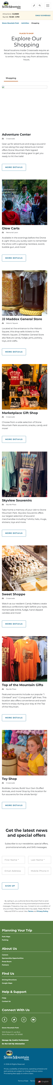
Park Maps (6, 937)
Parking (5, 940)
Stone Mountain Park (10, 23)
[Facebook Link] (4, 1019)
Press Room (7, 961)
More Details (14, 167)
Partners (5, 965)
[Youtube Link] (33, 1019)
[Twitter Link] (14, 1019)
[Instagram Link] (23, 1019)
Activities (25, 23)
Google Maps (7, 983)
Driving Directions (9, 980)
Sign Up (10, 886)
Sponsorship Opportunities (12, 958)
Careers (5, 955)
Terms (30, 911)
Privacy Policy (42, 911)
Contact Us (6, 1001)
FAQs (4, 998)
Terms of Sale (23, 1081)
